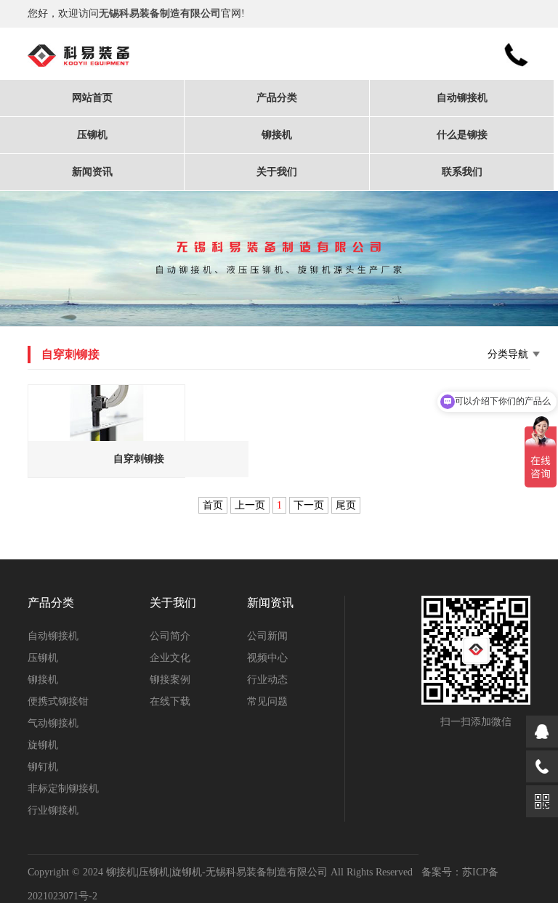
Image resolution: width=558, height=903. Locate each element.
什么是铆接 (462, 134)
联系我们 (462, 171)
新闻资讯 (92, 171)
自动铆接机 (462, 97)
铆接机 (277, 134)
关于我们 (276, 171)
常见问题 (267, 701)
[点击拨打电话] (542, 766)
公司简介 (170, 636)
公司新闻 (267, 636)
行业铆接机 (53, 810)
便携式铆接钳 (58, 701)
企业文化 (170, 657)
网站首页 (92, 97)
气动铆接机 (53, 723)
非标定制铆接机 (63, 788)
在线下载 (170, 701)
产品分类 (276, 97)
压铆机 (92, 134)
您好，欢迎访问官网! (136, 13)
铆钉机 (43, 766)
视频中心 (267, 657)
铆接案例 (170, 679)
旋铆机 (43, 745)
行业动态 (267, 679)
